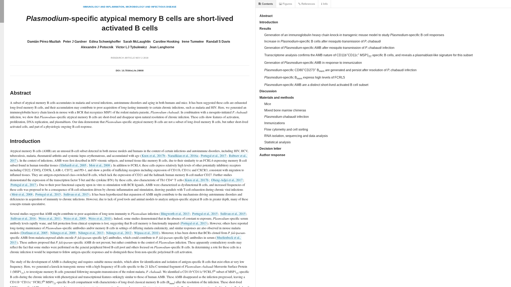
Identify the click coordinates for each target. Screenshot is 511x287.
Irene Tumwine (193, 41)
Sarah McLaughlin (137, 41)
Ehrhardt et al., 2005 (73, 165)
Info (325, 3)
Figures (287, 3)
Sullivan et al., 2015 (76, 194)
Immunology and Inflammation (103, 7)
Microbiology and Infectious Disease (151, 7)
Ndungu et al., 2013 (90, 233)
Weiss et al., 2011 (50, 218)
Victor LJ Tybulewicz (131, 47)
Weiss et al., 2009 (74, 218)
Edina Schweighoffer (105, 41)
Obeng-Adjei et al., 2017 (227, 180)
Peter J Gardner (75, 41)
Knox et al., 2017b (153, 155)
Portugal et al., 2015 (48, 194)
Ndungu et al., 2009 (62, 233)
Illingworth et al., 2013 (175, 213)
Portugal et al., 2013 (194, 223)
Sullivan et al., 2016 (23, 218)
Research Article (123, 58)
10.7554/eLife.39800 (133, 70)
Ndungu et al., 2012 (118, 233)
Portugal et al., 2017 (213, 155)
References (308, 3)
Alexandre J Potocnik (97, 47)
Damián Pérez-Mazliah (44, 41)
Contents (267, 3)
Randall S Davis (218, 41)
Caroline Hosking (166, 41)
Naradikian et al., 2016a (183, 155)
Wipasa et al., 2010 (146, 233)
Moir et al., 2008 (99, 165)
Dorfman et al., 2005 (34, 233)
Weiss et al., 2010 (99, 218)
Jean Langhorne (161, 47)
